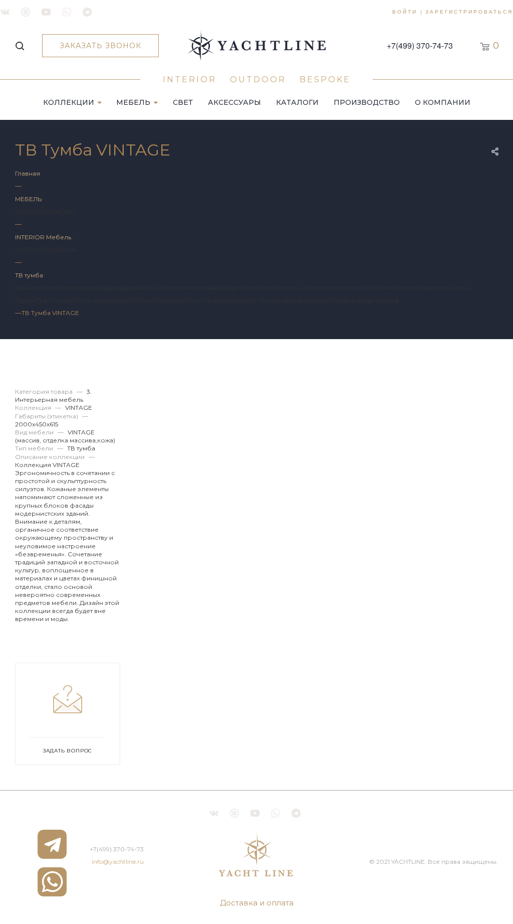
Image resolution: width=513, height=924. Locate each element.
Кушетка (429, 287)
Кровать (403, 287)
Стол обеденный (159, 300)
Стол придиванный (216, 300)
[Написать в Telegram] (52, 844)
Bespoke (325, 79)
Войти (406, 11)
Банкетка (29, 287)
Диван (113, 287)
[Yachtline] (256, 855)
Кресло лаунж (368, 287)
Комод (282, 287)
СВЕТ (67, 211)
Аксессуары (234, 102)
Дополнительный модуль (204, 287)
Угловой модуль (354, 300)
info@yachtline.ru (118, 861)
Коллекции (69, 102)
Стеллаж (62, 300)
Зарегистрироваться (469, 11)
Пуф (42, 300)
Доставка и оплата (257, 902)
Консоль (307, 287)
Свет (183, 102)
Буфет (67, 287)
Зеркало (258, 287)
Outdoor (258, 79)
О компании (442, 102)
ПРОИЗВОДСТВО (367, 102)
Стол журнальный (104, 300)
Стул (254, 300)
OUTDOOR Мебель (45, 249)
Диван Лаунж (143, 287)
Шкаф (389, 300)
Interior (189, 79)
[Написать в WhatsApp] (52, 881)
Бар (50, 287)
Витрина (90, 287)
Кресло (333, 287)
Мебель (134, 102)
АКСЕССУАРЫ (37, 211)
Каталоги (297, 102)
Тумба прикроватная (295, 300)
